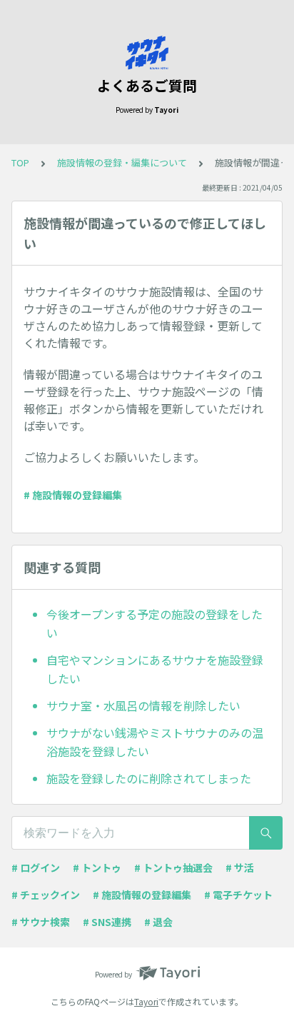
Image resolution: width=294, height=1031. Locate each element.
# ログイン (35, 867)
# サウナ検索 (40, 922)
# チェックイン (45, 894)
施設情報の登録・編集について (122, 162)
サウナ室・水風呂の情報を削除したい (143, 705)
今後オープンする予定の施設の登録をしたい (154, 623)
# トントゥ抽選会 (173, 867)
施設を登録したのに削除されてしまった (148, 778)
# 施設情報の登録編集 (73, 495)
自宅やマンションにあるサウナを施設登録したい (154, 669)
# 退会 (158, 922)
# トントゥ (97, 867)
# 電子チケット (238, 894)
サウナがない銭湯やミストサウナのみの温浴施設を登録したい (154, 742)
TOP (20, 162)
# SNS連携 (107, 922)
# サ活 (239, 867)
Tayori (146, 1001)
